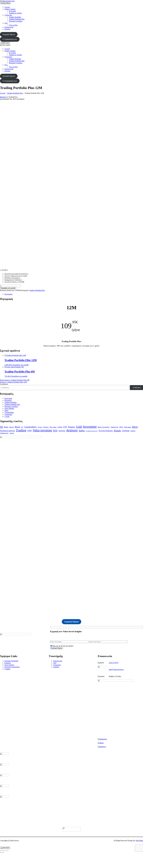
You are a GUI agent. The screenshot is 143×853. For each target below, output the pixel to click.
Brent (17, 427)
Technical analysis (7, 431)
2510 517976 (113, 663)
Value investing (42, 430)
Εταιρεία (7, 663)
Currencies (8, 414)
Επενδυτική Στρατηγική (92, 431)
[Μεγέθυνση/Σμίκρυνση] (1, 850)
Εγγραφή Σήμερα (9, 34)
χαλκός (12, 433)
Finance (71, 427)
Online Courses (9, 9)
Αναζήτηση (4, 384)
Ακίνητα (61, 431)
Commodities (9, 412)
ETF (65, 427)
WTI (55, 430)
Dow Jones (53, 427)
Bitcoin (11, 427)
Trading (21, 430)
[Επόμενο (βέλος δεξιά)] (3, 852)
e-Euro (60, 427)
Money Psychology (104, 427)
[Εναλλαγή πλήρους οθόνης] (3, 850)
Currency (46, 427)
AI (1, 426)
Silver (135, 426)
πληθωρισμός (4, 433)
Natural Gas (114, 427)
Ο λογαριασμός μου (10, 39)
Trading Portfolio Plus (16, 19)
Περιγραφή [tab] (8, 294)
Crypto (6, 416)
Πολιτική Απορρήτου (12, 667)
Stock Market (9, 408)
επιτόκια (125, 430)
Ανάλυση (72, 430)
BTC (22, 427)
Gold (79, 426)
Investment (90, 426)
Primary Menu (5, 3)
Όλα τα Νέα (13, 25)
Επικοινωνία (8, 27)
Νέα (5, 23)
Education (8, 400)
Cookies (7, 669)
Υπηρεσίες (8, 15)
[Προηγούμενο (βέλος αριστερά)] (1, 852)
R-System (12, 11)
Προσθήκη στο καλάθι (8, 288)
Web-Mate (139, 841)
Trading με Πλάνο (15, 13)
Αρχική (7, 7)
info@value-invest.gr (116, 669)
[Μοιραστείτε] (5, 850)
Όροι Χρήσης (9, 665)
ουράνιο (132, 431)
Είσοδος (7, 29)
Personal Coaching (15, 21)
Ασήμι (82, 430)
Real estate (8, 398)
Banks (6, 427)
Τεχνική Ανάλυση (106, 431)
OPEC (121, 427)
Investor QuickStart (11, 661)
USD (29, 430)
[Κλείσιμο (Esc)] (7, 850)
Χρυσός (117, 430)
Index (6, 410)
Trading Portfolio (15, 17)
